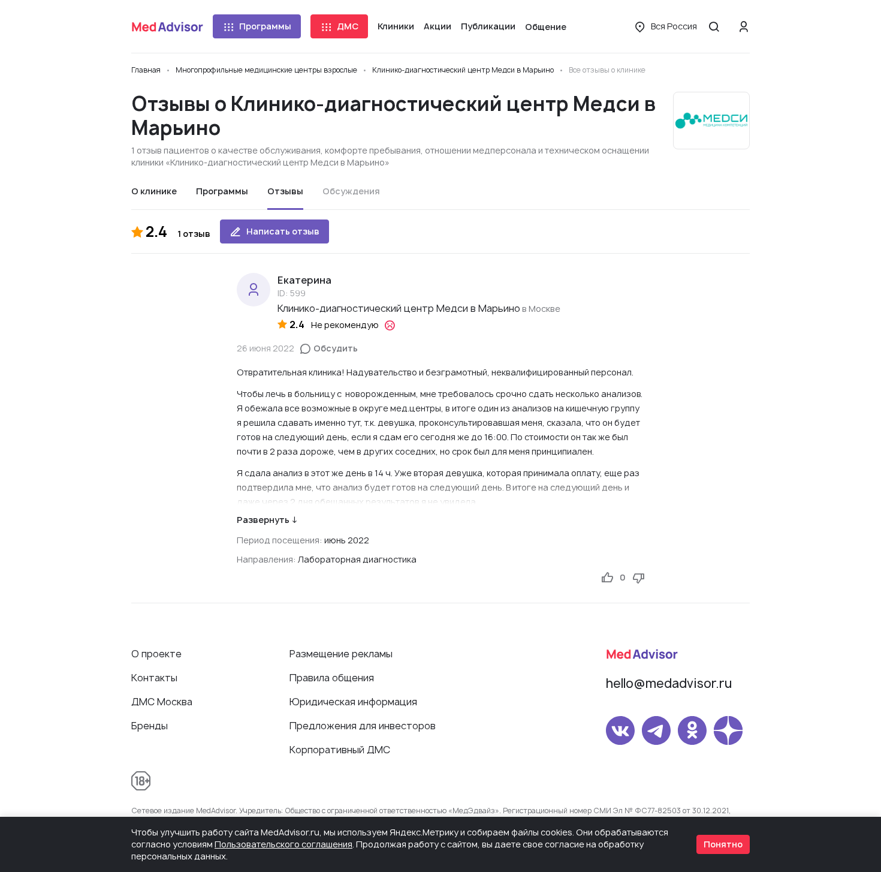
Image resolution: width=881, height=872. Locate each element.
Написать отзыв (282, 231)
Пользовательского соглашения (283, 844)
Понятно (723, 844)
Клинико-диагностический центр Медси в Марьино (398, 308)
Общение (545, 26)
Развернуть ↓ (267, 519)
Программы (265, 26)
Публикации (488, 26)
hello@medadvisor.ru (669, 683)
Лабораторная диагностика (357, 559)
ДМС (347, 26)
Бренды (149, 725)
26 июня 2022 (265, 348)
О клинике (154, 191)
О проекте (156, 653)
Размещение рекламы (341, 653)
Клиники (396, 26)
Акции (437, 26)
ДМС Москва (161, 701)
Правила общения (331, 677)
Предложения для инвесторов (362, 725)
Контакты (154, 677)
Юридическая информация (353, 701)
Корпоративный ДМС (339, 749)
